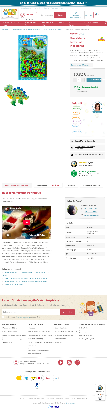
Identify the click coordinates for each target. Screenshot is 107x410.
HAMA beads (19, 285)
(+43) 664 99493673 (29, 16)
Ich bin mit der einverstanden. (22, 317)
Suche (60, 15)
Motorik (75, 113)
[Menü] (103, 385)
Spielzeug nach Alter (47, 23)
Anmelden (67, 312)
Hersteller (8, 285)
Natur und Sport (73, 23)
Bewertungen (89, 165)
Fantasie (76, 117)
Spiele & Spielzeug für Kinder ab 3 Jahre (34, 281)
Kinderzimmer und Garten (91, 23)
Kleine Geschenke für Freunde (52, 29)
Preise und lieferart (82, 92)
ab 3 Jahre (76, 108)
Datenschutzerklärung (23, 317)
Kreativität (76, 122)
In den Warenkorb (96, 79)
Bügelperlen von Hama (39, 278)
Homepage (5, 29)
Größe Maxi (77, 131)
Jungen (75, 126)
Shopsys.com (70, 403)
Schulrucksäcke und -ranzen (11, 23)
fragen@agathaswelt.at (91, 215)
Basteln (62, 22)
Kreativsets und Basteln (21, 278)
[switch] (100, 398)
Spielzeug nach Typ (30, 23)
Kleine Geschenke (34, 29)
